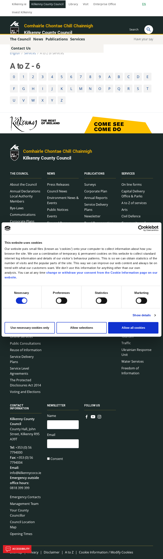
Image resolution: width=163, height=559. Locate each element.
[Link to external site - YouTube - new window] (93, 416)
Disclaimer (52, 552)
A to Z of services (52, 53)
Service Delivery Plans (22, 359)
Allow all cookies (133, 327)
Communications (23, 214)
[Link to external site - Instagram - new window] (99, 416)
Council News (57, 191)
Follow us (92, 405)
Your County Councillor (19, 513)
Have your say (143, 39)
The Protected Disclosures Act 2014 (25, 382)
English (15, 53)
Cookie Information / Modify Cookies (106, 552)
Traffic (126, 343)
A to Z (69, 552)
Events (52, 216)
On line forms (131, 184)
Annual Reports (96, 198)
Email (51, 435)
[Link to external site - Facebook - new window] (86, 416)
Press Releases (58, 184)
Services (30, 53)
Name (51, 416)
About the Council (23, 184)
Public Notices (57, 209)
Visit (85, 4)
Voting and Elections (25, 392)
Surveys (90, 184)
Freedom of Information (130, 371)
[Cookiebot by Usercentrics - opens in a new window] (141, 228)
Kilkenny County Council (47, 4)
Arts (124, 209)
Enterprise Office (104, 4)
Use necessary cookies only (30, 327)
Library (73, 4)
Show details (142, 315)
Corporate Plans (22, 221)
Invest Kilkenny (22, 12)
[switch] (61, 300)
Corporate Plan (95, 191)
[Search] (148, 29)
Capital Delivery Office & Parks (133, 194)
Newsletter (92, 216)
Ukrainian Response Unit (136, 352)
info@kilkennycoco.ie (25, 473)
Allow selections (81, 327)
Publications (94, 173)
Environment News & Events (63, 200)
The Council (19, 173)
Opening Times (21, 534)
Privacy (33, 552)
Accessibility (20, 548)
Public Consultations (25, 343)
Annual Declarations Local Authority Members (25, 196)
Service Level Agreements (19, 371)
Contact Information (19, 407)
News (51, 173)
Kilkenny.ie (19, 4)
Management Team (24, 504)
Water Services (132, 361)
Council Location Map (22, 524)
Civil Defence (131, 216)
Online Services (21, 336)
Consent (56, 459)
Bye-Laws (17, 208)
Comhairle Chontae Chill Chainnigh (58, 25)
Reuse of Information (26, 350)
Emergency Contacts (25, 497)
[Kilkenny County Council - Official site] (14, 29)
